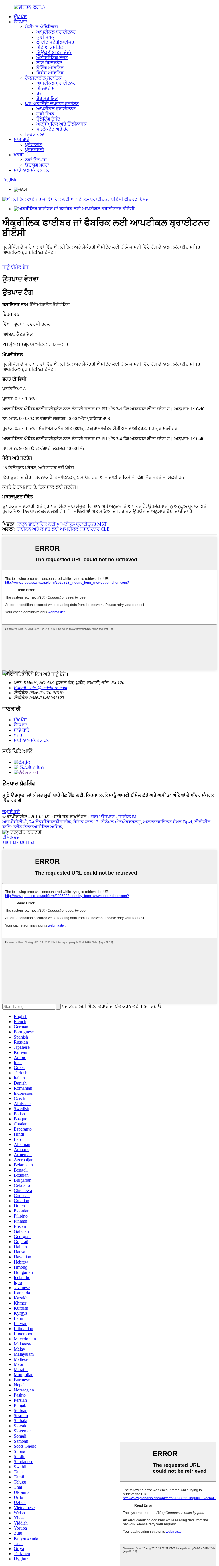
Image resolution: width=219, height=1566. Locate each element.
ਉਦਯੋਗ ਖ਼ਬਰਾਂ (37, 165)
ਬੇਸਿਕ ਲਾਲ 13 (85, 821)
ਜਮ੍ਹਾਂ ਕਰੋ (11, 811)
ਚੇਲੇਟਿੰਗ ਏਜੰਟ (48, 119)
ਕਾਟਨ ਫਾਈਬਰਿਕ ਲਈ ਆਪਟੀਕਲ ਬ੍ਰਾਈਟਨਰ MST (62, 524)
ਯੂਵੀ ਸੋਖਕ (45, 37)
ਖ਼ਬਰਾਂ (19, 154)
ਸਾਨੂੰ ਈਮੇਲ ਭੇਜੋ (15, 267)
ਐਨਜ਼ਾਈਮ (45, 88)
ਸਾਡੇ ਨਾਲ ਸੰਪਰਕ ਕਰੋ (32, 170)
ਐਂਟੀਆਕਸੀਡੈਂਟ (49, 47)
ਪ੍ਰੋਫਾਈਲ (33, 144)
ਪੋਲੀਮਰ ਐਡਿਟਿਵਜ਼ (41, 26)
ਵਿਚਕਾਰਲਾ (34, 134)
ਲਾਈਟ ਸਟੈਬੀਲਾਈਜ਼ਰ (55, 42)
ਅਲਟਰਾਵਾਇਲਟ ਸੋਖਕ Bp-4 (167, 821)
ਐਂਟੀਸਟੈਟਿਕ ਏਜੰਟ (52, 57)
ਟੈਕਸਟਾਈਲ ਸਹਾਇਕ (43, 78)
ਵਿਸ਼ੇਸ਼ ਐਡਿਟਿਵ (50, 72)
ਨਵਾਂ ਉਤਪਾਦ (36, 159)
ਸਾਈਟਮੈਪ (127, 816)
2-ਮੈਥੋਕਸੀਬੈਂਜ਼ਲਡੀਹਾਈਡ (50, 821)
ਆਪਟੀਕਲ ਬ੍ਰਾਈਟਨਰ (56, 32)
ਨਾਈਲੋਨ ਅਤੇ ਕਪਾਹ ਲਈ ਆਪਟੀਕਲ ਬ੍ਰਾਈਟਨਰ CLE (63, 529)
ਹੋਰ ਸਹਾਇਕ (47, 98)
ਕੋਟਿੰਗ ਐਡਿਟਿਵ (50, 67)
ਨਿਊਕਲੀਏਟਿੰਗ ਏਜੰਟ (54, 52)
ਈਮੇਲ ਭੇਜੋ (11, 837)
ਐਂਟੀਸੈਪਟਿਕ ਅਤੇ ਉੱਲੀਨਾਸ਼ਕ (61, 124)
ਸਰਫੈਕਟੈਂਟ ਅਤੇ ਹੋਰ (52, 129)
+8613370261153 (18, 842)
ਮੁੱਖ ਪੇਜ (20, 16)
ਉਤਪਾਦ (20, 21)
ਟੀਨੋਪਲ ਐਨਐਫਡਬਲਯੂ (121, 821)
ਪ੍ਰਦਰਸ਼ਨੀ (34, 149)
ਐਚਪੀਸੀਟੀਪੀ (14, 821)
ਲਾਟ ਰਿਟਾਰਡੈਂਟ (49, 62)
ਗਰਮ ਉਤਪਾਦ (103, 816)
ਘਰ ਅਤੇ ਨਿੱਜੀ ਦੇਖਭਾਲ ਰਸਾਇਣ (52, 103)
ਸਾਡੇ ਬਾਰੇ (21, 139)
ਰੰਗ (39, 93)
